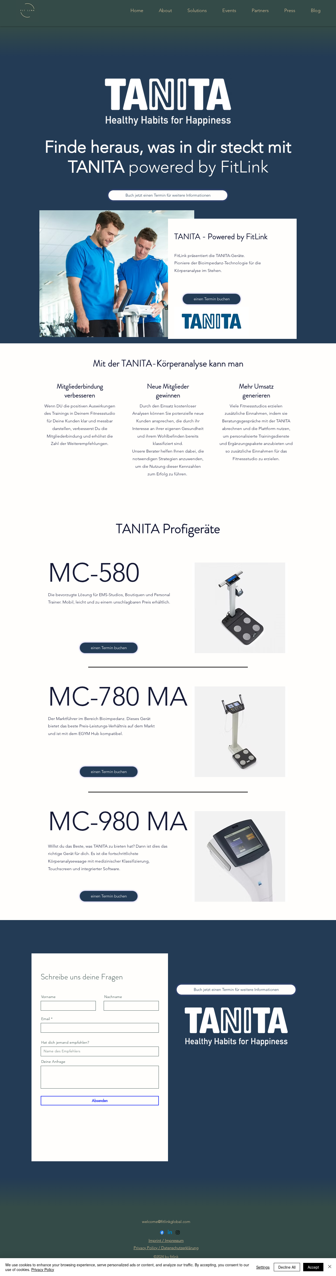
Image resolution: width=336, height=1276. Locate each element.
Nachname (113, 997)
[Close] (330, 1267)
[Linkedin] (169, 1232)
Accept (313, 1267)
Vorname (48, 997)
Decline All (287, 1267)
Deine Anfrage (53, 1061)
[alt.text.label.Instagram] (177, 1232)
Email (45, 1019)
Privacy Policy (42, 1269)
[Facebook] (162, 1232)
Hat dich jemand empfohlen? (65, 1042)
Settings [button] (263, 1267)
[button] (240, 608)
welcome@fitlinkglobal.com (166, 1221)
